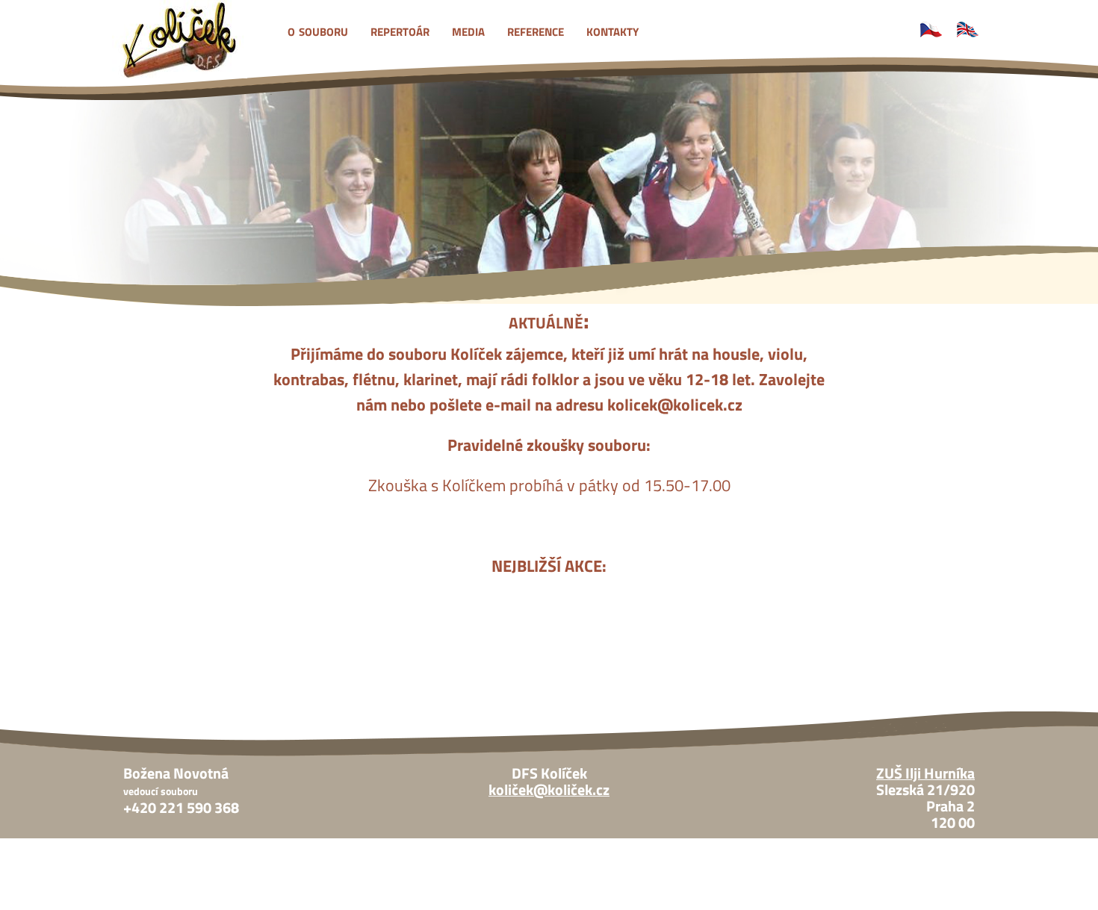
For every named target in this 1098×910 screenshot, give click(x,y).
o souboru (318, 30)
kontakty (612, 30)
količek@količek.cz (549, 790)
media (468, 30)
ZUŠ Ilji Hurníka (925, 773)
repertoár (399, 30)
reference (535, 30)
